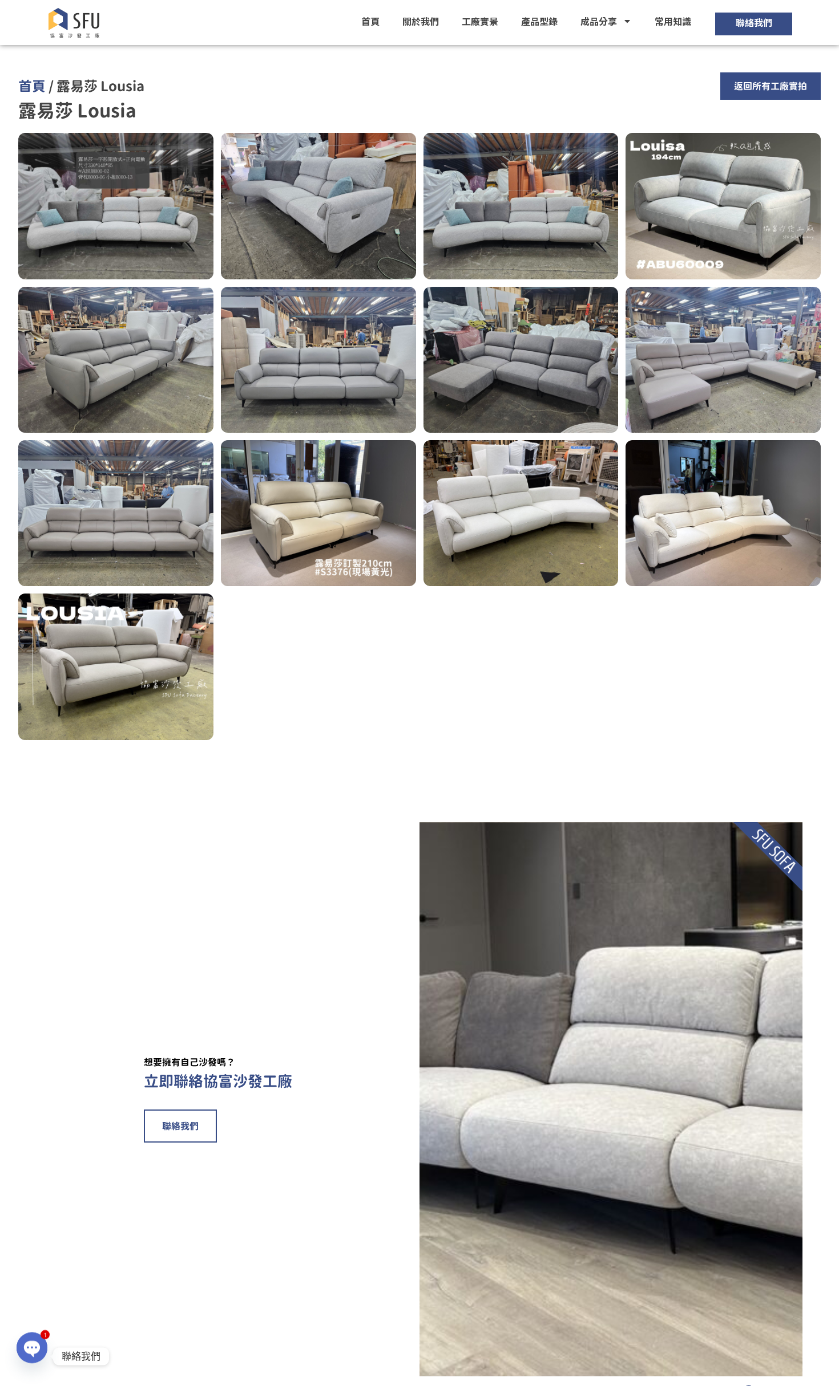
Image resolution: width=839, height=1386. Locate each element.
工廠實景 (480, 21)
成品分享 (598, 21)
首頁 (370, 21)
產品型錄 (539, 21)
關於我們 (420, 21)
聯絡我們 (180, 1126)
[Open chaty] (32, 1356)
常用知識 (673, 21)
